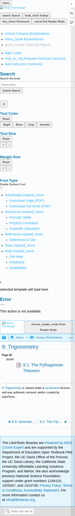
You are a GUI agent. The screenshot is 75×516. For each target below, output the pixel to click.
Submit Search (11, 90)
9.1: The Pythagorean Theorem (43, 367)
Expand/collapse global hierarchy (6, 337)
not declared (53, 388)
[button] (17, 262)
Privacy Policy (50, 485)
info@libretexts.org (20, 500)
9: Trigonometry (12, 388)
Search (7, 511)
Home (19, 337)
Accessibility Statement (41, 490)
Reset (6, 118)
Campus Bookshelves (49, 337)
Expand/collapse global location (71, 336)
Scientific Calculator (24, 229)
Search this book (10, 78)
